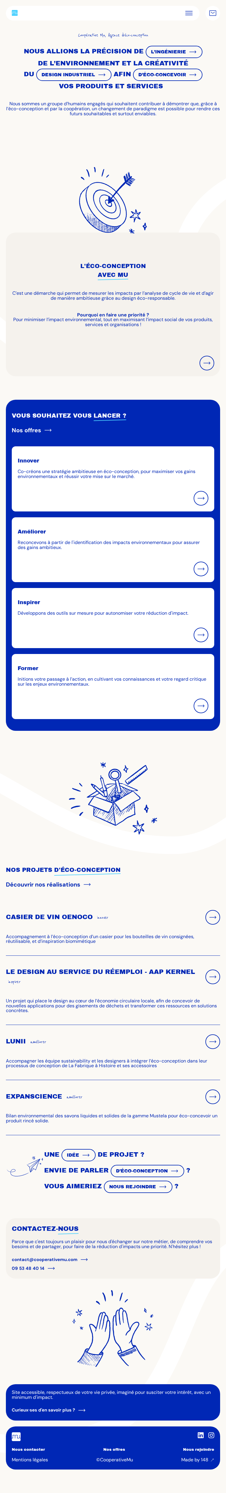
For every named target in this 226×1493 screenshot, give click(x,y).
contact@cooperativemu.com (44, 1259)
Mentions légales (30, 1460)
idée (73, 1155)
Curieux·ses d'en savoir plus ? (43, 1410)
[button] (189, 13)
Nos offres (26, 430)
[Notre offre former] (201, 706)
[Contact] (212, 13)
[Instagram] (211, 1435)
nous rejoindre (132, 1186)
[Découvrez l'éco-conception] (207, 363)
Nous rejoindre (198, 1450)
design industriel (68, 74)
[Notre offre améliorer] (201, 569)
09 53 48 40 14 (28, 1268)
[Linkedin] (201, 1435)
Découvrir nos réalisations (43, 884)
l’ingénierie (168, 51)
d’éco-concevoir (162, 74)
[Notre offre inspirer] (201, 635)
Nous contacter (28, 1450)
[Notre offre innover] (201, 498)
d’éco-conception (142, 1170)
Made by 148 (194, 1460)
